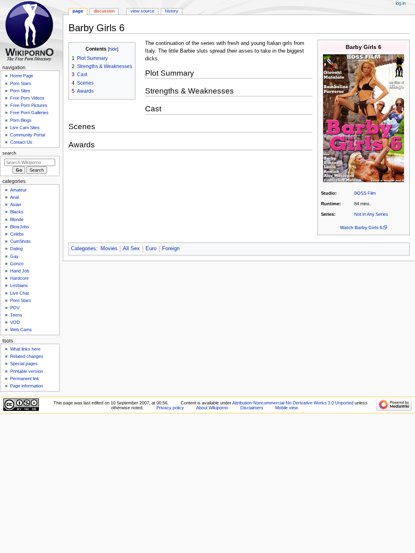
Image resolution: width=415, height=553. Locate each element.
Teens (16, 315)
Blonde (17, 219)
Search (9, 153)
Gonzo (17, 263)
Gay (14, 256)
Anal (14, 197)
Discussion (104, 11)
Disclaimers (251, 407)
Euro (150, 248)
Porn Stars (20, 83)
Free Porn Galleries (29, 112)
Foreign (171, 248)
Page (78, 11)
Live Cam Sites (25, 127)
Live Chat (19, 293)
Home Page (21, 75)
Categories (83, 248)
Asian (15, 204)
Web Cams (21, 329)
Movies (109, 248)
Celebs (17, 234)
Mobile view (286, 407)
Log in (401, 3)
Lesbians (19, 285)
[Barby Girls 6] (363, 117)
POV (14, 307)
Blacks (17, 211)
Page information (26, 385)
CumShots (20, 241)
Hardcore (19, 278)
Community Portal (27, 134)
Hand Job (19, 270)
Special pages (24, 363)
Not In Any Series (371, 214)
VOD (15, 322)
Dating (16, 248)
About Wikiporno (212, 407)
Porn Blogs (21, 120)
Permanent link (24, 378)
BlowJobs (19, 226)
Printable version (26, 371)
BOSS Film (365, 193)
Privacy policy (170, 407)
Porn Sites (20, 90)
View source (142, 11)
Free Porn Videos (27, 98)
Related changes (26, 356)
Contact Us (21, 142)
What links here (25, 349)
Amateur (18, 189)
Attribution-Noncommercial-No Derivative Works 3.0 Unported (292, 402)
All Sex (131, 248)
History (171, 11)
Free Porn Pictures (28, 105)
